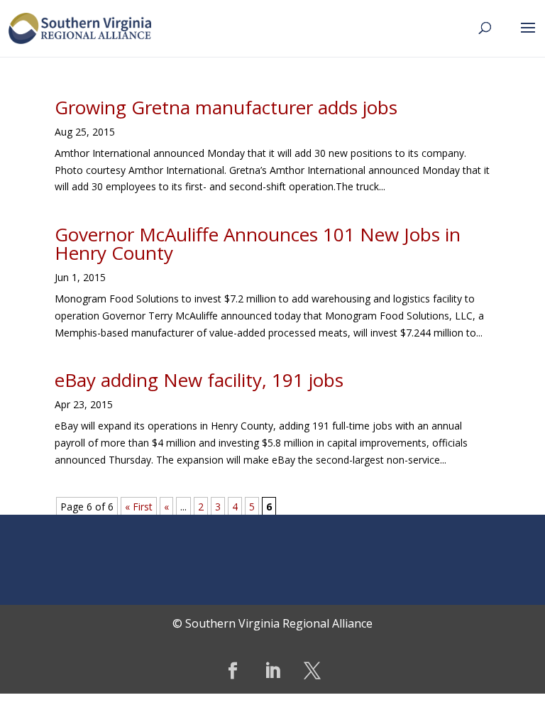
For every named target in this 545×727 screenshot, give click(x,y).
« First (139, 506)
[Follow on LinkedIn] (272, 671)
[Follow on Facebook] (233, 671)
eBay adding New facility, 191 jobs (199, 380)
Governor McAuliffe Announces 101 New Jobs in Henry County (258, 244)
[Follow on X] (312, 671)
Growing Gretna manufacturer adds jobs (226, 107)
